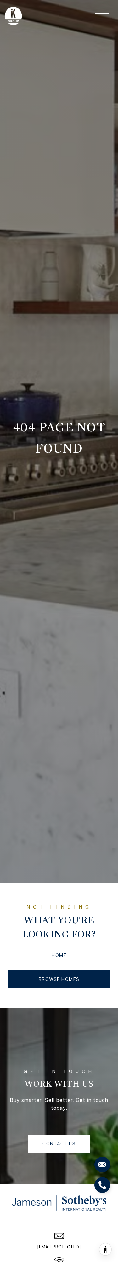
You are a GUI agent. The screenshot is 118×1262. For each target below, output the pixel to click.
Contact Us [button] (59, 1143)
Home (59, 955)
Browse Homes (59, 979)
